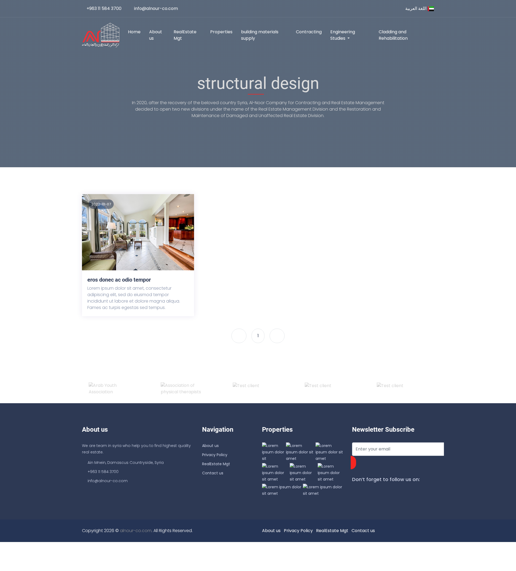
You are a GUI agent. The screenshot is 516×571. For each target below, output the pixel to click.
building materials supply (259, 35)
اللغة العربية (416, 8)
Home (134, 32)
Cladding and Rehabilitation (393, 35)
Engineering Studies (342, 35)
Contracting (309, 32)
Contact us (212, 473)
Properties (221, 32)
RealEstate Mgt (185, 35)
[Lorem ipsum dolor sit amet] (275, 472)
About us (155, 35)
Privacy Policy (214, 454)
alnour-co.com (136, 531)
